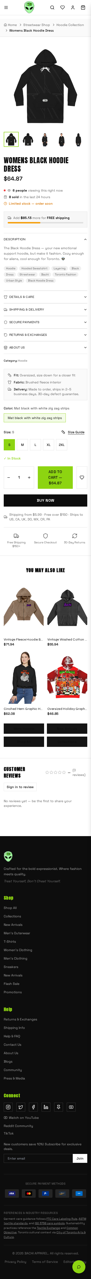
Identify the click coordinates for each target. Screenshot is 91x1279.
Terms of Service (45, 1262)
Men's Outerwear (17, 933)
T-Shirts (10, 941)
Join (80, 1158)
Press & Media (14, 1078)
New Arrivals (67, 729)
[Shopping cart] (83, 7)
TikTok (9, 1133)
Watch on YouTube (24, 1118)
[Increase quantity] (29, 477)
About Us (11, 1053)
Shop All (24, 742)
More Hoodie (24, 729)
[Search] (52, 7)
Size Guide (76, 432)
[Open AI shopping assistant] (78, 1266)
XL (49, 445)
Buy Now (45, 500)
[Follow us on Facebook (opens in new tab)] (33, 1107)
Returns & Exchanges (20, 1019)
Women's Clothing (18, 950)
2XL (62, 445)
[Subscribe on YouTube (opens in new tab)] (71, 1107)
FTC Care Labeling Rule (61, 1219)
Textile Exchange (48, 1228)
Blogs (8, 1061)
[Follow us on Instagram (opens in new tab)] (8, 1107)
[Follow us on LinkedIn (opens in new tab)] (46, 1107)
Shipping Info (14, 1028)
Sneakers (11, 967)
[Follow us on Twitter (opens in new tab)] (20, 1107)
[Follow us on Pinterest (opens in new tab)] (58, 1107)
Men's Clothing (15, 958)
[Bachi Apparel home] (45, 856)
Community (13, 1070)
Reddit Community (18, 1126)
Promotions (13, 992)
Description (15, 239)
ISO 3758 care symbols (50, 1223)
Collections (67, 742)
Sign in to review (20, 787)
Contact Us (12, 1044)
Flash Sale (11, 984)
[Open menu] (6, 7)
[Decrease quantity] (8, 477)
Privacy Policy (15, 1262)
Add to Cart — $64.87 (55, 477)
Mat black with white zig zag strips (35, 418)
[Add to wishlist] (82, 477)
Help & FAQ (12, 1036)
